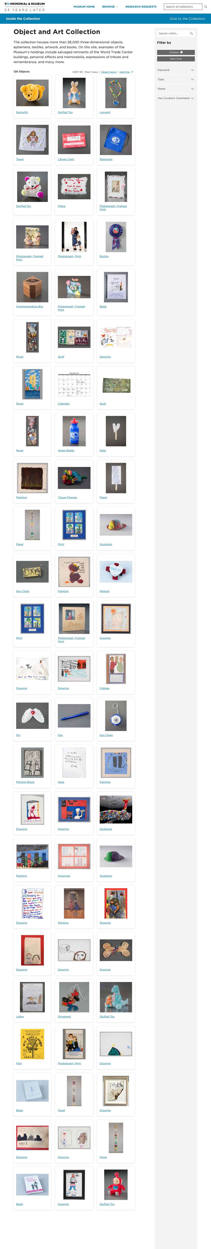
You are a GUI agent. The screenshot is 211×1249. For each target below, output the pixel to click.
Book (103, 306)
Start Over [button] (176, 58)
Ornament (64, 1016)
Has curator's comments (174, 98)
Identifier (125, 72)
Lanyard (105, 112)
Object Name (108, 72)
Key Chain (22, 591)
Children (174, 52)
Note (103, 450)
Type (161, 79)
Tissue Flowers (67, 497)
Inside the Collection (23, 19)
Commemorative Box (29, 306)
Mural (19, 356)
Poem (103, 497)
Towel (20, 159)
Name (161, 88)
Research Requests (140, 6)
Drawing (105, 356)
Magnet (104, 591)
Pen (60, 735)
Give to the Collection (187, 19)
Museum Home (84, 6)
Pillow (62, 206)
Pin (18, 735)
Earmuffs (22, 112)
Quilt (61, 356)
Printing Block (25, 782)
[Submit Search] (205, 7)
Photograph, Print (69, 256)
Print (61, 544)
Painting (21, 497)
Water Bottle (66, 450)
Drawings (64, 875)
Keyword (163, 69)
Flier (19, 1063)
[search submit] (191, 33)
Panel (19, 544)
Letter (20, 1016)
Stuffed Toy (65, 112)
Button (104, 256)
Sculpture (106, 544)
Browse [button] (108, 6)
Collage (104, 688)
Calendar (63, 403)
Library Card (66, 159)
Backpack (106, 159)
